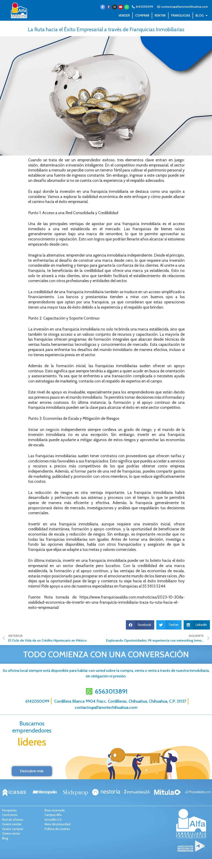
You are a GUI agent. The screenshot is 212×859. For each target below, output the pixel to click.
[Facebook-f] (108, 7)
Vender (124, 15)
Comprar (142, 15)
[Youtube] (120, 7)
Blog (199, 15)
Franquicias (180, 15)
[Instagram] (114, 7)
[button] (140, 625)
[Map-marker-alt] (102, 7)
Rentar (160, 15)
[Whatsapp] (126, 7)
